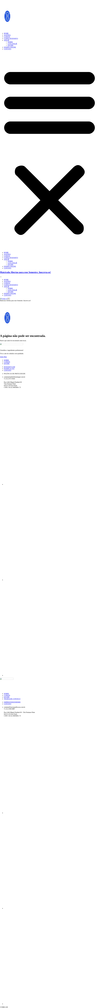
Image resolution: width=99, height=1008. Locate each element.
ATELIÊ (6, 40)
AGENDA (7, 35)
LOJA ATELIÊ (12, 44)
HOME (6, 33)
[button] (49, 150)
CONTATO (7, 49)
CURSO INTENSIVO (11, 38)
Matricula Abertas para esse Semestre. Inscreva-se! (25, 272)
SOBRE (10, 42)
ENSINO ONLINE (10, 47)
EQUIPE (10, 45)
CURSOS (7, 37)
